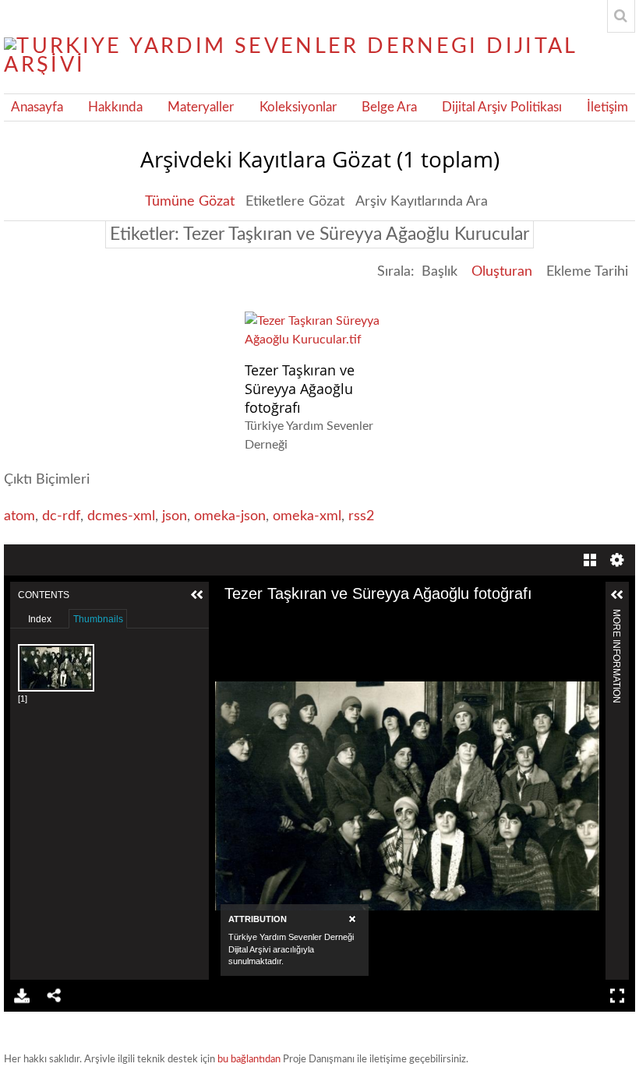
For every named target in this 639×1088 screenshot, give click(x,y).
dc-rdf (61, 516)
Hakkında (115, 107)
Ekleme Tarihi (587, 272)
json (174, 516)
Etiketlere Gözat (294, 202)
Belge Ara (389, 107)
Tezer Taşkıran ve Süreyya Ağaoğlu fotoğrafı (300, 389)
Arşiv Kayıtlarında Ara (421, 202)
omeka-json (230, 516)
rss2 (361, 516)
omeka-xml (307, 516)
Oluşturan (501, 272)
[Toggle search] (621, 16)
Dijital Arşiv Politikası (502, 107)
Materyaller (201, 107)
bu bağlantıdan (249, 1060)
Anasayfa (37, 107)
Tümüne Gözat (190, 202)
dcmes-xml (121, 516)
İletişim (607, 107)
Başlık (439, 272)
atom (19, 516)
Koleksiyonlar (298, 107)
